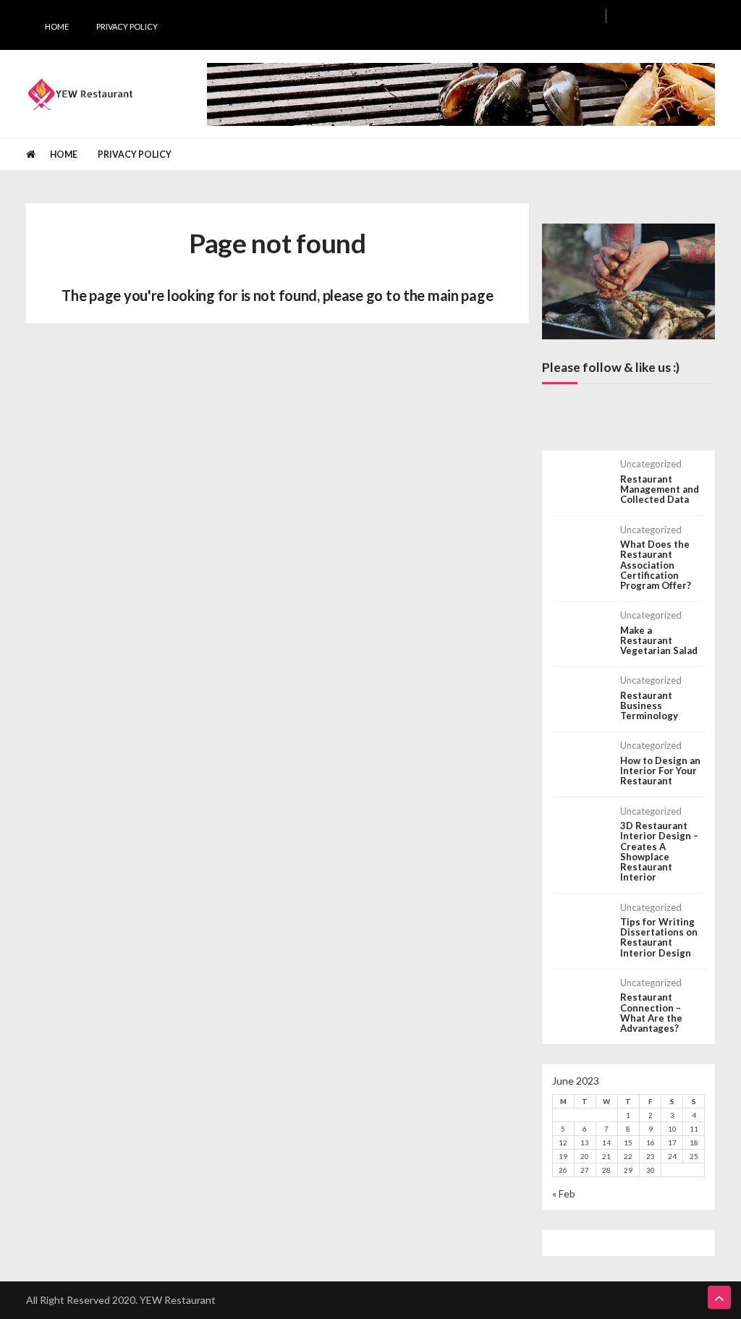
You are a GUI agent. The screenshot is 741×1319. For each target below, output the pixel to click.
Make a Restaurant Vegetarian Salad (659, 640)
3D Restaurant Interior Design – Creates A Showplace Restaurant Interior (659, 851)
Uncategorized (651, 464)
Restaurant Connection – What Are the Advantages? (651, 1012)
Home (57, 26)
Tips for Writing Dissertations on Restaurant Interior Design (659, 937)
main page (460, 295)
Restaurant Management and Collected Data (659, 489)
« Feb (563, 1193)
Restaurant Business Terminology (649, 705)
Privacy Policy (127, 26)
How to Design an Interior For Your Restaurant (660, 770)
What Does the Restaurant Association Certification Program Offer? (655, 564)
